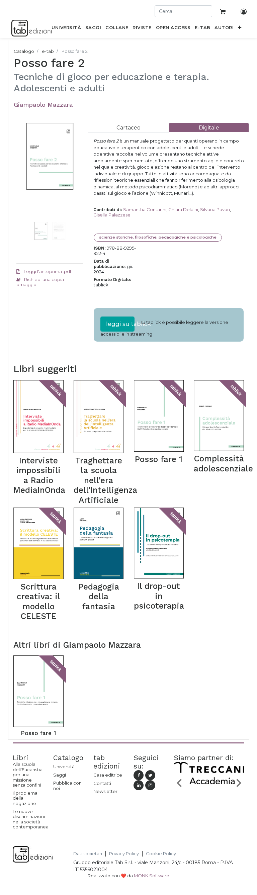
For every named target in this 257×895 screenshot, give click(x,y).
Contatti (102, 783)
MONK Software (151, 875)
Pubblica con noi (67, 785)
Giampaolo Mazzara (43, 104)
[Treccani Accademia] (209, 784)
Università (64, 766)
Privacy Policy (124, 853)
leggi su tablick (120, 323)
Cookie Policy (161, 853)
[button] (240, 28)
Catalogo (24, 51)
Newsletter (105, 791)
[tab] (128, 127)
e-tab (48, 51)
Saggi (59, 775)
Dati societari (87, 853)
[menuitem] (66, 28)
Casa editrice (107, 775)
